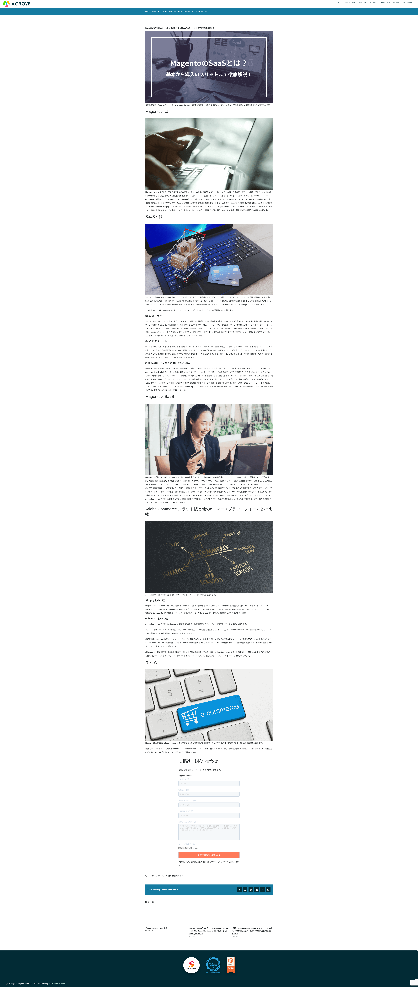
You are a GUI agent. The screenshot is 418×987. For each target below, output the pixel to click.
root (148, 876)
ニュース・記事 (155, 11)
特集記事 (164, 11)
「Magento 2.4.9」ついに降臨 (243, 928)
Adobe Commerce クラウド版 (161, 480)
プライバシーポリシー (57, 980)
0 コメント (181, 876)
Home (147, 11)
